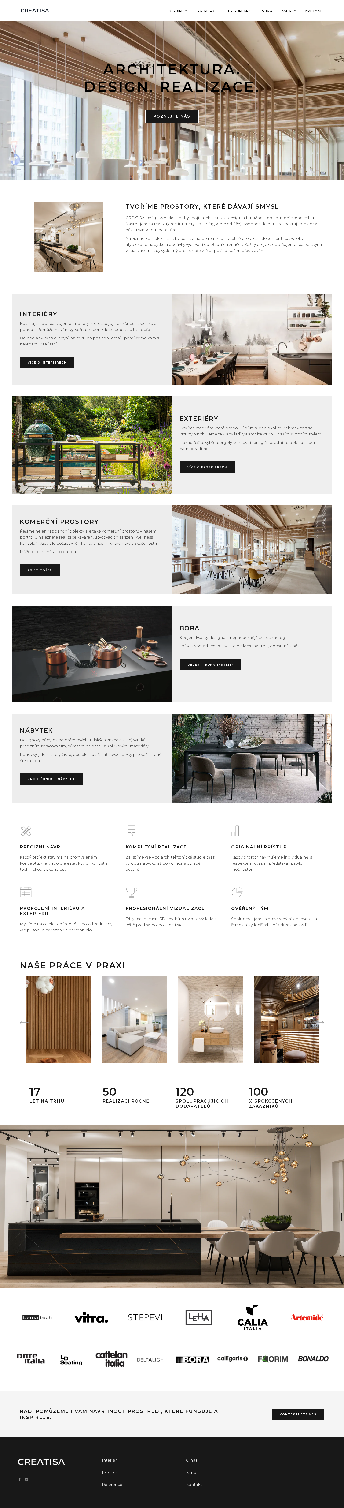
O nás (191, 1460)
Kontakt (194, 1484)
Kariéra (193, 1472)
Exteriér (109, 1472)
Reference (112, 1484)
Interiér (109, 1460)
